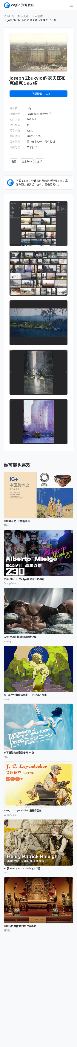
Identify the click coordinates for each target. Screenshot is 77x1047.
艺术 (39, 161)
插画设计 (23, 16)
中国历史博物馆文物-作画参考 (20, 926)
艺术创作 (37, 16)
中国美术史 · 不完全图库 (17, 521)
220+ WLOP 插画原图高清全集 (20, 636)
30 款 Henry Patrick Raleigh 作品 (22, 868)
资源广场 (9, 16)
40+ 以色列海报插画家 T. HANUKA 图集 (25, 694)
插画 (13, 161)
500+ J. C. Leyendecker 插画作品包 (22, 810)
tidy (29, 108)
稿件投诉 (50, 141)
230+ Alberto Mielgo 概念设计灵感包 (24, 579)
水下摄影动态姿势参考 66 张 (19, 752)
